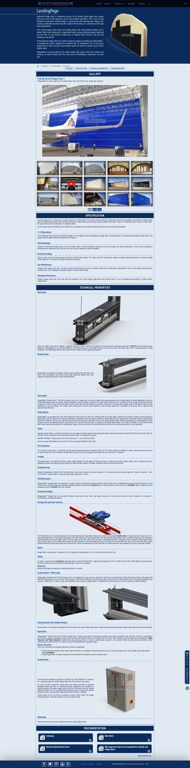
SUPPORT (131, 4)
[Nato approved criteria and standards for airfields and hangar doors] (149, 751)
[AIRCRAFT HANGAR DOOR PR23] (48, 184)
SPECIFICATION (81, 69)
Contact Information (87, 764)
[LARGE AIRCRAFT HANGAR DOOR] (118, 168)
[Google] (68, 764)
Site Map (99, 764)
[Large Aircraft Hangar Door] (118, 184)
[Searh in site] (149, 3)
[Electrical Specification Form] (90, 751)
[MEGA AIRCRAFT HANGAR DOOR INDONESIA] (142, 168)
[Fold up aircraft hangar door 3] (95, 121)
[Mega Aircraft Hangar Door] (71, 199)
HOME (99, 4)
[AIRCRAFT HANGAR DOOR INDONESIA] (48, 168)
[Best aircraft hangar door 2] (142, 199)
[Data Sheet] (149, 740)
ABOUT (108, 4)
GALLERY (69, 69)
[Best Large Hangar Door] (95, 184)
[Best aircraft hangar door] (118, 199)
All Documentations (144, 756)
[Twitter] (50, 764)
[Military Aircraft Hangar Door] (71, 184)
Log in (185, 3)
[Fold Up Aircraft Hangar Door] (48, 199)
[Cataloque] (90, 740)
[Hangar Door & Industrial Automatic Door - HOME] (56, 4)
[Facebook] (44, 764)
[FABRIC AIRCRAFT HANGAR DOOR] (95, 168)
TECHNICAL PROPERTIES (99, 69)
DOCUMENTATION (117, 69)
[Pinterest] (56, 764)
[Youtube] (62, 764)
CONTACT (141, 4)
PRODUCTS (119, 4)
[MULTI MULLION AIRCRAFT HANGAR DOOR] (71, 168)
